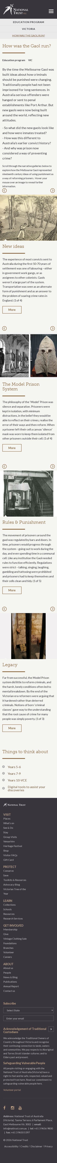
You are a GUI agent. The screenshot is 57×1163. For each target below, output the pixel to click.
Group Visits (10, 836)
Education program (13, 60)
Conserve (8, 870)
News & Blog (10, 977)
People (7, 972)
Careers (7, 956)
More (12, 309)
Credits (24, 1146)
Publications (10, 981)
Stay (5, 832)
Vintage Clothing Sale (15, 938)
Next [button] (53, 190)
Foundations (10, 943)
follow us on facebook (5, 1108)
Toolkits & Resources (14, 879)
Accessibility (11, 1146)
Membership (10, 929)
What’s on (8, 823)
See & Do (8, 827)
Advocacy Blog (11, 884)
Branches (8, 947)
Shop (6, 850)
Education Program (28, 21)
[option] (28, 258)
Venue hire (9, 841)
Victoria (28, 28)
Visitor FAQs (10, 855)
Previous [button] (5, 190)
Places (6, 818)
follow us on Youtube (20, 1108)
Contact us (9, 990)
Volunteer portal (12, 1089)
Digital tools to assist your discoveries (26, 788)
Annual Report (11, 986)
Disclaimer (36, 1146)
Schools (7, 909)
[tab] (25, 766)
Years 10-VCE (17, 780)
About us (8, 967)
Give (5, 933)
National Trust (17, 9)
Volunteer (8, 952)
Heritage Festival (12, 845)
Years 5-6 (14, 767)
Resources (9, 913)
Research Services (13, 918)
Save (5, 875)
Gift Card (8, 859)
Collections (9, 904)
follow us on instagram (13, 1108)
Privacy (48, 1146)
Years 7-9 (14, 773)
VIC (30, 60)
